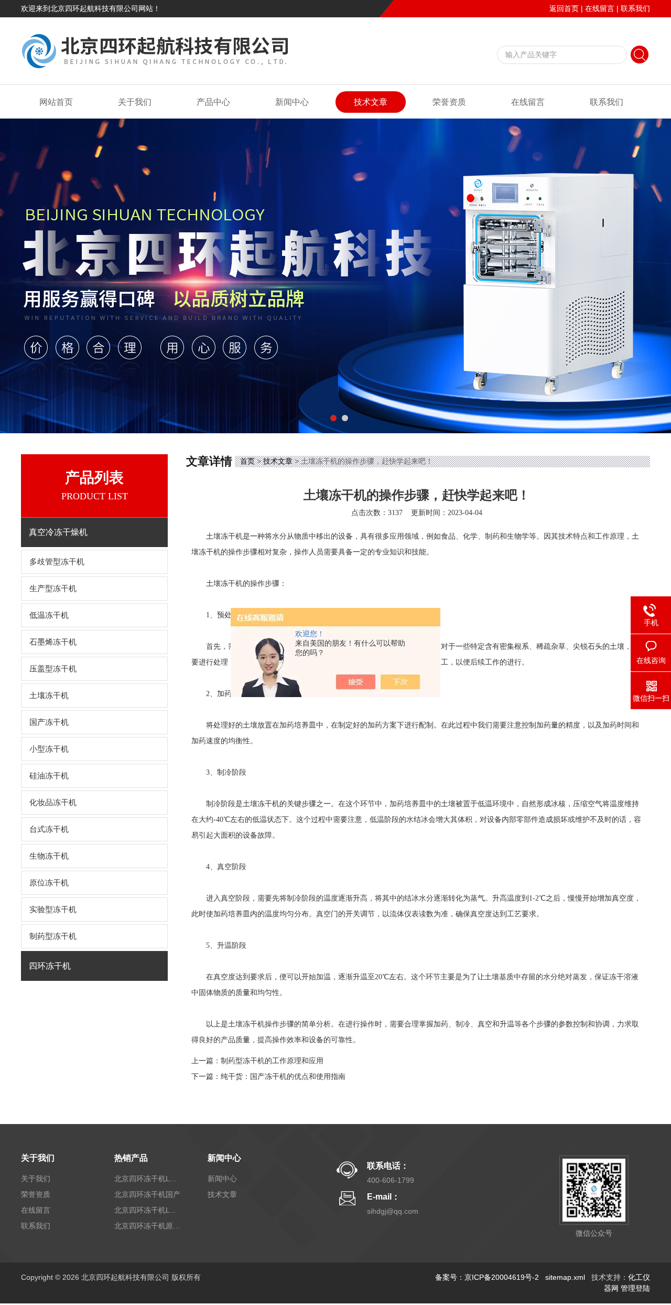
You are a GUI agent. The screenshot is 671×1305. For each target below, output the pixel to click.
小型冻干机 (49, 749)
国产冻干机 (49, 722)
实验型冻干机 (53, 909)
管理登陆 (635, 1288)
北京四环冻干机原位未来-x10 (148, 1226)
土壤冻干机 (49, 695)
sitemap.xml (565, 1277)
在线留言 (599, 8)
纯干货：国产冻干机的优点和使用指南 (283, 1077)
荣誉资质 (449, 102)
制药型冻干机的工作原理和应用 (272, 1061)
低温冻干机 (49, 615)
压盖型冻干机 (53, 669)
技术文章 (370, 102)
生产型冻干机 (53, 588)
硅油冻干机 (49, 776)
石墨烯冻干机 (53, 642)
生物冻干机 (49, 856)
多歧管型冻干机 (56, 562)
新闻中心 (292, 102)
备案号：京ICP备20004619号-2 (487, 1277)
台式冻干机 (49, 829)
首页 (247, 461)
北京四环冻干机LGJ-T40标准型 (148, 1178)
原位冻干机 (49, 883)
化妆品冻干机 (53, 802)
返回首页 (564, 8)
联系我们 (635, 8)
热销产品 (131, 1157)
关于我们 (134, 102)
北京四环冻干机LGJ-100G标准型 (148, 1210)
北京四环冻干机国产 (147, 1194)
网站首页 (56, 102)
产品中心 (213, 102)
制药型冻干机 (53, 936)
